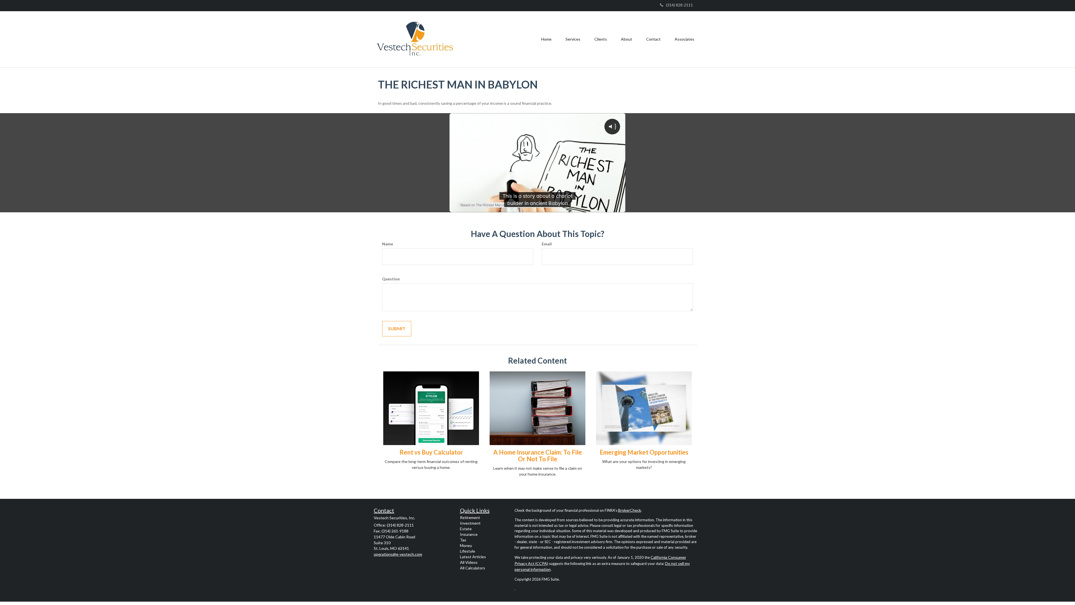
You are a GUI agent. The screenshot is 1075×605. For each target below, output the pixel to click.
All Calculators (472, 568)
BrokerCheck (629, 510)
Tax (463, 539)
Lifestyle (467, 551)
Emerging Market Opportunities (644, 452)
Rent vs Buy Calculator (431, 452)
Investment (470, 523)
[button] (572, 39)
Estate (466, 528)
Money (466, 545)
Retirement (470, 517)
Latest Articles (473, 556)
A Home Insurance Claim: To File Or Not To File (537, 455)
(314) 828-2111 (679, 5)
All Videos (469, 562)
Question (391, 278)
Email (547, 243)
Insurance (469, 534)
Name (387, 243)
